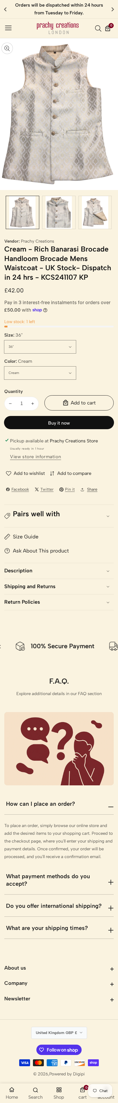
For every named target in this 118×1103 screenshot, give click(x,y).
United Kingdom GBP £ (57, 1032)
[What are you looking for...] (99, 28)
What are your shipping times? (47, 927)
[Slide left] (8, 212)
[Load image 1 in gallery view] (22, 212)
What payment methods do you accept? (48, 880)
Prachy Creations (37, 241)
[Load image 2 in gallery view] (59, 212)
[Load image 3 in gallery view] (95, 212)
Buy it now (59, 423)
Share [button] (92, 489)
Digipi (79, 1074)
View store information (35, 456)
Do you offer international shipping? (54, 905)
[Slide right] (109, 212)
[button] (113, 9)
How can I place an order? (40, 803)
